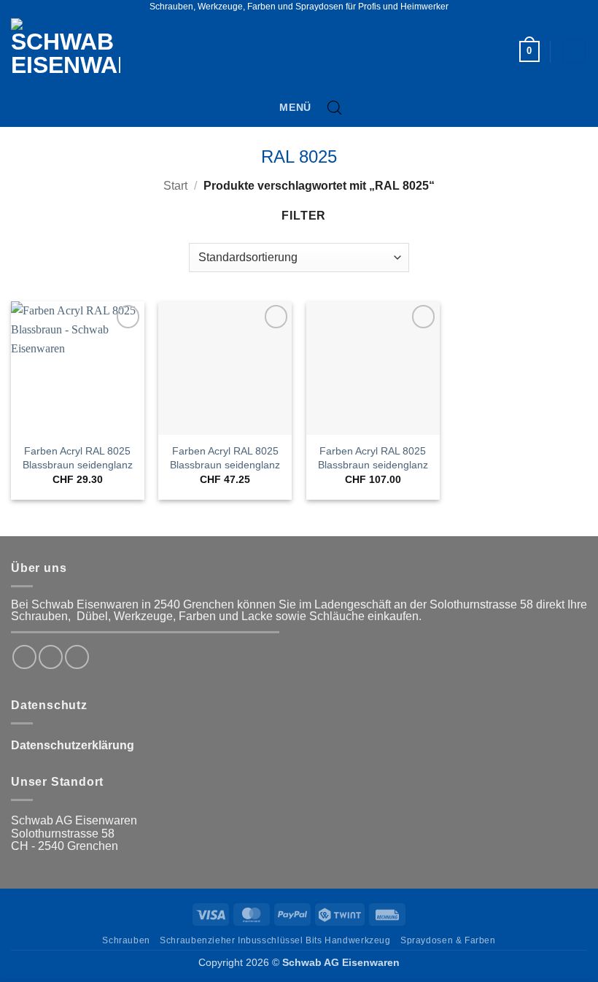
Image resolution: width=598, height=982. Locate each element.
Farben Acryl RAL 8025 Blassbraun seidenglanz (78, 458)
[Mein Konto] (574, 51)
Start (175, 185)
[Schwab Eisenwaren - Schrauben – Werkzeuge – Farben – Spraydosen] (71, 51)
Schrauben (126, 940)
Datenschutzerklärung (72, 745)
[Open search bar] (334, 108)
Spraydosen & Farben (448, 940)
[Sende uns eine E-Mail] (77, 657)
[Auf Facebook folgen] (24, 657)
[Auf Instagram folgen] (51, 657)
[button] (529, 51)
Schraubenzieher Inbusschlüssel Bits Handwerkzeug (275, 940)
